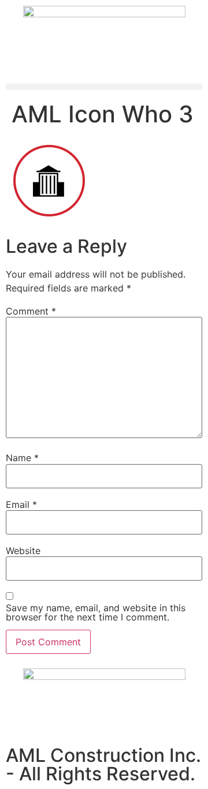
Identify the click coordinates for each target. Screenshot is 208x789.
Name (22, 457)
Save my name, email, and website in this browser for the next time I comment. (95, 612)
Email (21, 504)
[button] (104, 87)
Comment (31, 311)
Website (23, 550)
